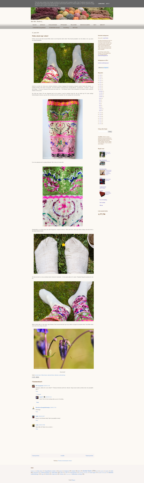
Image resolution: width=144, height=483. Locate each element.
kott (97, 471)
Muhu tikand (44, 375)
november (101, 93)
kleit (79, 471)
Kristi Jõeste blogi (103, 169)
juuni (100, 101)
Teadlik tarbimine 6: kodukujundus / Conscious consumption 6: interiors (108, 172)
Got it (108, 3)
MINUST (102, 25)
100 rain (101, 205)
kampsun (66, 471)
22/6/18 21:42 (49, 397)
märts (100, 107)
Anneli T (41, 397)
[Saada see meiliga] (32, 377)
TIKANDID (74, 25)
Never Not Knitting (103, 199)
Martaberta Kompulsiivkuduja (43, 407)
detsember (101, 91)
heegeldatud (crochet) (50, 471)
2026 (100, 75)
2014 (100, 118)
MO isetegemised (39, 385)
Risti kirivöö (107, 161)
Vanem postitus (89, 455)
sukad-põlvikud (50, 375)
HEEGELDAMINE (85, 25)
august (100, 98)
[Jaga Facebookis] (37, 377)
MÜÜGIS (75, 27)
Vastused (39, 394)
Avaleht (62, 455)
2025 (100, 77)
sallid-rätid (54, 472)
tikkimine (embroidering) (60, 375)
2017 (100, 112)
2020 (100, 86)
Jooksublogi (66, 27)
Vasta (37, 391)
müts (112, 471)
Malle (37, 416)
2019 (100, 87)
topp (43, 474)
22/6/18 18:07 (42, 416)
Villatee (101, 178)
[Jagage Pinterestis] (38, 377)
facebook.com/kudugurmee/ (103, 63)
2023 (100, 80)
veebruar (100, 108)
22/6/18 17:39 (53, 407)
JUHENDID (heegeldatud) (39, 27)
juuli (100, 100)
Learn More (101, 3)
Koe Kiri (101, 190)
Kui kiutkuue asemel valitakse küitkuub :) (108, 193)
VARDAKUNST (103, 187)
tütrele (47, 474)
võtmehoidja (68, 474)
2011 (100, 123)
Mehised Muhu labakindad (108, 180)
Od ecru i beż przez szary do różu (107, 153)
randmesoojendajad (45, 472)
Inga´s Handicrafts (103, 160)
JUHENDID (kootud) (54, 27)
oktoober (100, 94)
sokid (66, 472)
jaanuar (100, 110)
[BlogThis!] (34, 377)
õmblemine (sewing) (77, 474)
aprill (100, 105)
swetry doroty (102, 151)
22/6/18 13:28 (47, 385)
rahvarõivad (35, 472)
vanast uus (54, 474)
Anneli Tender (105, 38)
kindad (73, 471)
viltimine (62, 474)
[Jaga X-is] (35, 377)
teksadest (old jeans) (102, 472)
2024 (100, 78)
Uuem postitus (35, 455)
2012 (100, 121)
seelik (61, 472)
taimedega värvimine (83, 472)
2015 (100, 116)
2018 (100, 89)
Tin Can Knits (102, 202)
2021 (100, 84)
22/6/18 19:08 (42, 425)
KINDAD (42, 25)
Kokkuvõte (33, 471)
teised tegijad (93, 472)
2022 (100, 82)
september (101, 96)
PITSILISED (64, 25)
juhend (60, 471)
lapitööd (101, 471)
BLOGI (34, 25)
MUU (95, 25)
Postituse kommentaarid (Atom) (65, 460)
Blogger (73, 480)
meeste (106, 471)
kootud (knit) (38, 375)
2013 (100, 120)
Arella (37, 425)
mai (100, 103)
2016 (100, 114)
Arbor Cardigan (102, 188)
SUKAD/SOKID (53, 25)
